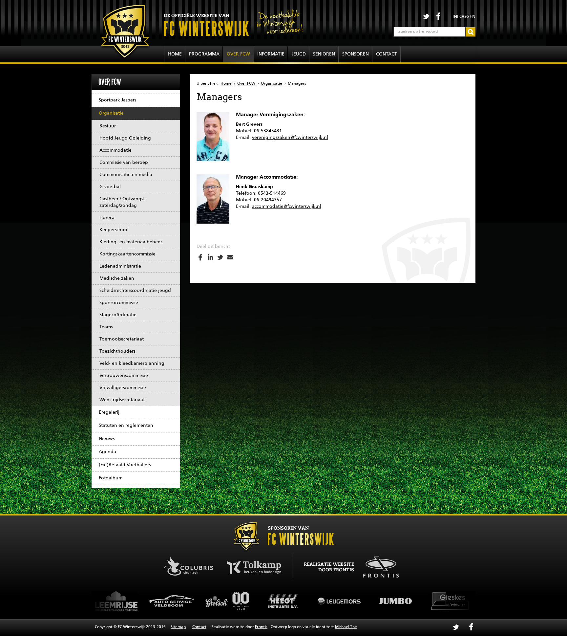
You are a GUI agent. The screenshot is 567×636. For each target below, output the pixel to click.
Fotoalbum (110, 478)
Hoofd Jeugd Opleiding (125, 138)
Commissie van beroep (123, 162)
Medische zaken (116, 278)
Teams (106, 327)
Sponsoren (355, 54)
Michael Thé (346, 627)
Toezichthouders (117, 351)
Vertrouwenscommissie (123, 375)
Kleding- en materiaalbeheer (130, 242)
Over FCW (238, 54)
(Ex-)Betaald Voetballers (125, 465)
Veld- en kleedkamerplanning (131, 363)
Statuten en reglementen (126, 425)
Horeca (107, 217)
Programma (204, 54)
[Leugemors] (285, 601)
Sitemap (178, 627)
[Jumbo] (341, 601)
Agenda (107, 452)
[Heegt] (229, 601)
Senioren (324, 54)
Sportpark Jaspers (117, 100)
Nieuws (107, 438)
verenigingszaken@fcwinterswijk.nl (290, 137)
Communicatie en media (125, 174)
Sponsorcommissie (118, 302)
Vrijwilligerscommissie (122, 387)
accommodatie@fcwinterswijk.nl (286, 206)
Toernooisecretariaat (121, 339)
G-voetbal (110, 187)
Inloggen (463, 16)
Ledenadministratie (120, 266)
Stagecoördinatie (117, 315)
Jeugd (299, 54)
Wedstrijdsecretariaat (122, 400)
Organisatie (111, 113)
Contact (386, 54)
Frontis (261, 627)
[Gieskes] (397, 601)
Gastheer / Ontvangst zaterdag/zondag (122, 202)
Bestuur (107, 126)
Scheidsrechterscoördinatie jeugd (135, 290)
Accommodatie (115, 150)
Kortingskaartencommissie (127, 254)
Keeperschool (114, 230)
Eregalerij (109, 412)
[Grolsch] (173, 601)
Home (175, 54)
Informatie (270, 54)
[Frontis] (377, 566)
